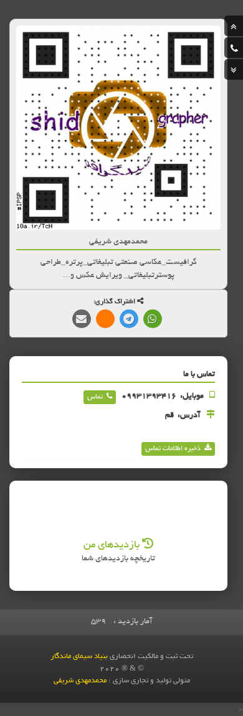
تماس (95, 397)
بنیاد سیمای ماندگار (79, 656)
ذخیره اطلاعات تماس (173, 449)
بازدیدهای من (112, 545)
